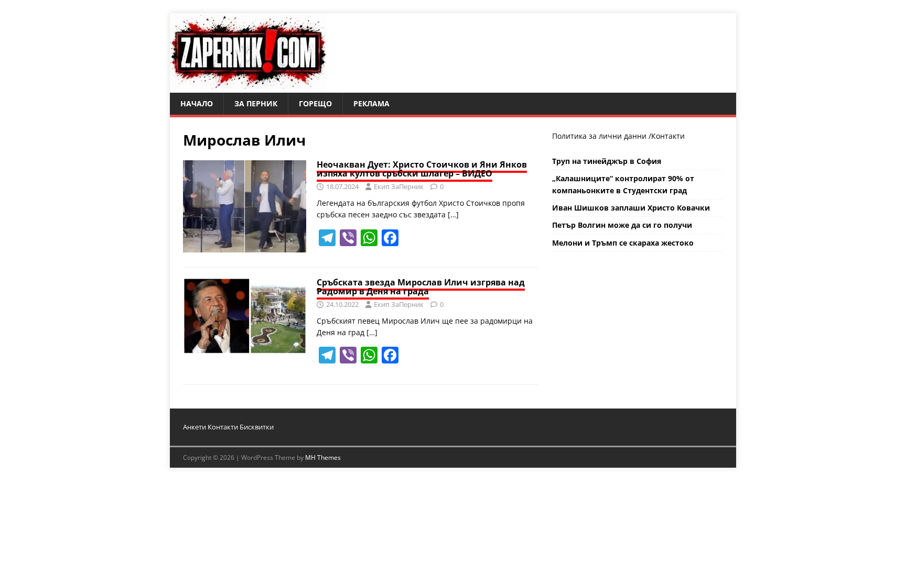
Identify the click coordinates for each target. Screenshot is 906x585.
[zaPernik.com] (248, 87)
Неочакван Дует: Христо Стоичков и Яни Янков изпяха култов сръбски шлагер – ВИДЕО (422, 169)
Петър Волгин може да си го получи (622, 225)
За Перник (255, 103)
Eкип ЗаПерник (399, 186)
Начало (196, 103)
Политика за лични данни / (601, 136)
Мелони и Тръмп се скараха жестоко (623, 243)
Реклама (371, 103)
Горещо (315, 103)
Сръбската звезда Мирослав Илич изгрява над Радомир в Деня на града (421, 287)
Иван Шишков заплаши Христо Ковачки (631, 208)
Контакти (668, 136)
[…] (453, 214)
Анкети (194, 427)
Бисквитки (257, 427)
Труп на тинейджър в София (606, 161)
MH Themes (323, 457)
